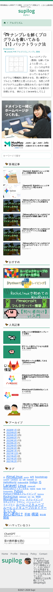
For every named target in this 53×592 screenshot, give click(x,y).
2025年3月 (11, 435)
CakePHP (6, 479)
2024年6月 (11, 437)
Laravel (9, 51)
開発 (6, 517)
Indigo (33, 482)
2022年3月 (11, 448)
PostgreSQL (8, 491)
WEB (38, 496)
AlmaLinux (14, 476)
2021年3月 (11, 458)
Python (18, 491)
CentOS (14, 479)
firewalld (30, 479)
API (32, 477)
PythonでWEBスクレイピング (19, 493)
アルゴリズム (22, 51)
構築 (35, 514)
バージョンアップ (33, 502)
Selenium (22, 497)
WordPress (10, 499)
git (36, 479)
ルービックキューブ (30, 504)
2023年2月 (11, 442)
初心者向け (13, 514)
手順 (27, 514)
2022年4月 (11, 445)
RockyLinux (10, 496)
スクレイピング (34, 499)
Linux (22, 485)
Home (5, 553)
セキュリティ (9, 502)
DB (24, 479)
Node (38, 489)
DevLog (24, 553)
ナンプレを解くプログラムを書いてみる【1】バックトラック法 (25, 39)
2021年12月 (12, 453)
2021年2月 (11, 461)
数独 (38, 51)
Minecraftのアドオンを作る (16, 489)
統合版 (43, 515)
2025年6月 (11, 432)
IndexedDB (23, 482)
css (20, 479)
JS (40, 481)
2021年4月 (11, 456)
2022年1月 (11, 450)
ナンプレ (31, 51)
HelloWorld (9, 482)
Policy (34, 553)
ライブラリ (9, 505)
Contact (43, 553)
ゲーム (22, 500)
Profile (14, 553)
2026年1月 (11, 429)
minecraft (31, 486)
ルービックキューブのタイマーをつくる (25, 509)
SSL (33, 497)
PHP (14, 51)
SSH (29, 497)
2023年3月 (11, 440)
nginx (32, 489)
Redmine (41, 494)
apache (26, 477)
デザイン (21, 502)
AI (4, 477)
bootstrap (41, 477)
